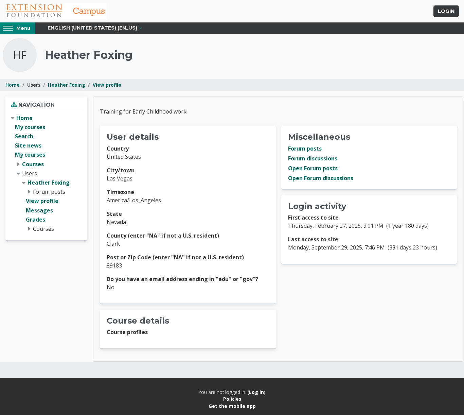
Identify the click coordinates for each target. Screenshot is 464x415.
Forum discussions (312, 158)
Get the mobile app (232, 406)
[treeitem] (46, 173)
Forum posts (305, 148)
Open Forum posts (313, 168)
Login (446, 11)
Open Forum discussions (320, 178)
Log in (256, 392)
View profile (107, 85)
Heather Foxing (66, 85)
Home (12, 85)
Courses (33, 164)
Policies (232, 399)
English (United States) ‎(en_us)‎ (92, 28)
